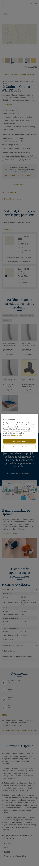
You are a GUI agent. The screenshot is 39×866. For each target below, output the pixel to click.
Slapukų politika (16, 435)
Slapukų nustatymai (19, 446)
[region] (19, 433)
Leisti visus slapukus (19, 441)
